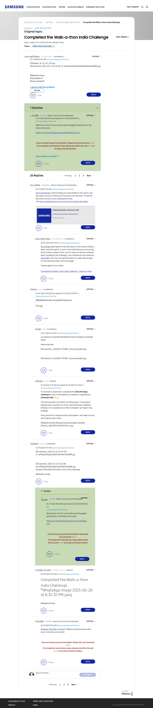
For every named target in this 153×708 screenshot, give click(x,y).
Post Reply (87, 675)
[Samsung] (14, 7)
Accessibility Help (16, 701)
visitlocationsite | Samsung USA (65, 210)
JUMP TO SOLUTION (43, 28)
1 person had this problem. (42, 87)
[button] (97, 57)
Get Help (62, 7)
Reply (93, 95)
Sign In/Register (133, 7)
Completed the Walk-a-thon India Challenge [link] (101, 22)
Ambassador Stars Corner (95, 7)
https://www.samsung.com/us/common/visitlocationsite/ (64, 201)
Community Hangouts (75, 7)
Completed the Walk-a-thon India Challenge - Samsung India (66, 271)
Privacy (11, 705)
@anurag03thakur (43, 193)
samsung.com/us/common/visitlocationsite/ (65, 214)
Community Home (33, 7)
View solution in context (46, 156)
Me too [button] (37, 91)
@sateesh (45, 629)
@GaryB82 (45, 258)
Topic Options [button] (121, 37)
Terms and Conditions (43, 701)
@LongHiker (46, 247)
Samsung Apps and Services (68, 22)
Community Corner (49, 7)
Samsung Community (33, 22)
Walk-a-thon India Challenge (43, 46)
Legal (35, 705)
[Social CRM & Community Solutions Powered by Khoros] (127, 693)
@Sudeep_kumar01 (57, 629)
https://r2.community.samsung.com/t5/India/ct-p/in (58, 133)
